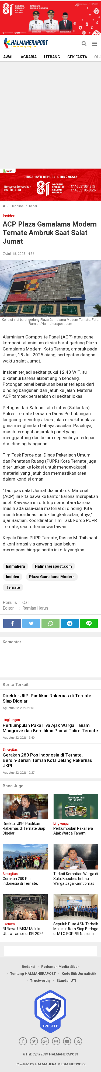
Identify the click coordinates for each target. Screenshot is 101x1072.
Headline (17, 206)
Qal (25, 602)
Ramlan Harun (35, 608)
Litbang (52, 57)
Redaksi (28, 966)
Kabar (33, 206)
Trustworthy (40, 980)
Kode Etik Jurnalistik (79, 973)
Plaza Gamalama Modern (52, 577)
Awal (8, 57)
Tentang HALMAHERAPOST (33, 973)
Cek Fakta (77, 57)
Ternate (13, 587)
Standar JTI (66, 980)
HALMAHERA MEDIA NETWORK (60, 1064)
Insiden (12, 577)
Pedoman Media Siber (60, 966)
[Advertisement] (50, 114)
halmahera (15, 566)
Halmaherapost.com (53, 566)
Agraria (29, 57)
